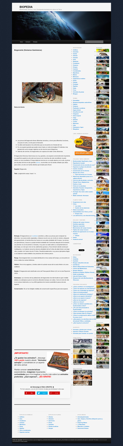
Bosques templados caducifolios (82, 102)
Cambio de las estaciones (82, 208)
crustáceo (35, 236)
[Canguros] (102, 104)
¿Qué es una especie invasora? (82, 298)
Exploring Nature (82, 422)
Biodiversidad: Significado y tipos (82, 161)
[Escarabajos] (102, 142)
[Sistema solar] (82, 359)
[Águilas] (102, 55)
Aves (74, 59)
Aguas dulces (77, 110)
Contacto (28, 42)
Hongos (75, 67)
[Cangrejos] (102, 100)
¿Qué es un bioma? (78, 302)
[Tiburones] (102, 303)
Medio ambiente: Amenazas (81, 195)
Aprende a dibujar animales (81, 331)
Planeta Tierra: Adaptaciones (81, 182)
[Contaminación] (82, 343)
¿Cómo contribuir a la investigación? (83, 286)
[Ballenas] (102, 78)
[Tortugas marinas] (102, 310)
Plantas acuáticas (53, 426)
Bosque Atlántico (78, 270)
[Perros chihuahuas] (102, 338)
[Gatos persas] (102, 349)
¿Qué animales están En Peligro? (82, 313)
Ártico (74, 257)
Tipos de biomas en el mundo (83, 174)
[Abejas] (102, 52)
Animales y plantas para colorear (82, 329)
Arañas (75, 54)
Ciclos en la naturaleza (79, 186)
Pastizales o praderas (79, 108)
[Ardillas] (102, 66)
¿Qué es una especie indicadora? (82, 296)
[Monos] (102, 239)
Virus (74, 90)
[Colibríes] (102, 119)
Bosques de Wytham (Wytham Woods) (83, 272)
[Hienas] (102, 172)
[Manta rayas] (102, 224)
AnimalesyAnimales (83, 417)
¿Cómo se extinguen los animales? (83, 311)
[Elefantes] (102, 138)
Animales (75, 52)
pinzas (38, 162)
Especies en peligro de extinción (82, 167)
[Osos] (102, 265)
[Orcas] (102, 258)
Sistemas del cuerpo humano (81, 222)
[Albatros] (102, 59)
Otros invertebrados (25, 430)
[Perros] (82, 385)
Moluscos (76, 76)
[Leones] (102, 202)
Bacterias (75, 61)
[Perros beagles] (102, 330)
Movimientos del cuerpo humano (82, 228)
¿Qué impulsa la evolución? (81, 323)
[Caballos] (102, 93)
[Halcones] (102, 164)
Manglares (76, 129)
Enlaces (35, 42)
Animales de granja (78, 92)
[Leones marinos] (102, 198)
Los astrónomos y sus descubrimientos (84, 215)
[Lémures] (102, 194)
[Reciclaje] (82, 353)
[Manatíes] (102, 220)
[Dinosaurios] (102, 134)
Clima (74, 204)
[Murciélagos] (102, 247)
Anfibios (75, 50)
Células (77, 235)
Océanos (75, 106)
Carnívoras (52, 421)
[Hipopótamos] (102, 175)
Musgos (75, 94)
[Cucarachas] (102, 127)
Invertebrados (77, 71)
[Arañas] (102, 63)
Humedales (76, 100)
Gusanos (75, 65)
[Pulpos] (102, 280)
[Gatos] (82, 374)
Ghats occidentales (78, 274)
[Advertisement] (42, 65)
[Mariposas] (102, 232)
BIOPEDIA (26, 7)
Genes (75, 237)
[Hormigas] (102, 179)
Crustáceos (76, 63)
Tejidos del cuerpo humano (80, 230)
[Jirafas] (102, 183)
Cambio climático (78, 169)
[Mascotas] (82, 380)
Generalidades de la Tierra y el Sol (82, 212)
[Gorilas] (102, 157)
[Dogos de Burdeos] (102, 345)
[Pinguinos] (102, 277)
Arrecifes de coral (78, 112)
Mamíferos (76, 73)
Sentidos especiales (78, 224)
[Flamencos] (102, 149)
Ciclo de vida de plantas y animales (83, 180)
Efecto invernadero (78, 210)
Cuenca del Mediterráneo (80, 268)
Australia (75, 261)
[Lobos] (102, 217)
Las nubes (78, 206)
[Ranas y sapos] (102, 288)
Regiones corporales (79, 226)
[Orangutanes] (102, 254)
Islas (74, 125)
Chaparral (76, 114)
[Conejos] (102, 123)
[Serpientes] (102, 299)
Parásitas (51, 424)
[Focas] (102, 153)
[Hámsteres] (102, 168)
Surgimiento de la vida (79, 202)
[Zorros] (102, 318)
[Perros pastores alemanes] (102, 357)
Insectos (75, 69)
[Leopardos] (102, 205)
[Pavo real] (102, 273)
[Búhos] (102, 81)
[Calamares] (102, 96)
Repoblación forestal (79, 163)
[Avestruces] (102, 70)
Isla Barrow (76, 264)
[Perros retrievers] (102, 360)
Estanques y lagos (78, 127)
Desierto (75, 119)
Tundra (75, 121)
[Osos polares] (102, 269)
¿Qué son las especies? (79, 300)
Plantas (75, 82)
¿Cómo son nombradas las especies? (83, 290)
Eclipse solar (78, 213)
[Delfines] (102, 130)
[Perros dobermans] (102, 341)
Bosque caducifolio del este (81, 263)
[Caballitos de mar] (102, 89)
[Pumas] (102, 284)
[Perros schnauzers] (102, 368)
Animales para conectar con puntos (83, 333)
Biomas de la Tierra (78, 172)
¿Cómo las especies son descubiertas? (84, 288)
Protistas (75, 84)
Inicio (21, 42)
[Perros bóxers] (102, 334)
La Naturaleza (81, 424)
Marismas (76, 123)
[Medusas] (102, 235)
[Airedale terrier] (102, 326)
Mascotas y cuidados (83, 426)
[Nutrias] (102, 250)
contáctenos (102, 440)
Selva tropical (77, 116)
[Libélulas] (102, 209)
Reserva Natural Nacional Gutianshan (83, 266)
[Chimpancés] (102, 111)
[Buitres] (102, 85)
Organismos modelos (79, 78)
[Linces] (102, 213)
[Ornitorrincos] (102, 262)
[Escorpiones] (102, 145)
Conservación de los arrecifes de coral (84, 165)
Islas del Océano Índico (79, 276)
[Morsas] (102, 243)
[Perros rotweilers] (102, 364)
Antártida (75, 259)
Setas (74, 88)
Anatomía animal (78, 239)
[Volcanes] (82, 364)
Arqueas (75, 57)
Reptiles (75, 86)
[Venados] (102, 314)
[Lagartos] (102, 190)
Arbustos (51, 419)
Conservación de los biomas (81, 170)
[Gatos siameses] (102, 353)
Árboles (75, 55)
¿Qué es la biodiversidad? (80, 292)
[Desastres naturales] (82, 348)
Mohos (75, 75)
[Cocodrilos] (102, 115)
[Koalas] (102, 187)
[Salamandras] (102, 295)
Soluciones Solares (83, 428)
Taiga (74, 118)
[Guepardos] (102, 160)
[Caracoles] (102, 108)
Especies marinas (24, 432)
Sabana (75, 104)
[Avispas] (102, 74)
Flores (50, 422)
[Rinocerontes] (102, 292)
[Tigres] (102, 307)
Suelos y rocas (77, 184)
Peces (74, 80)
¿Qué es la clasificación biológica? (83, 294)
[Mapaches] (102, 228)
